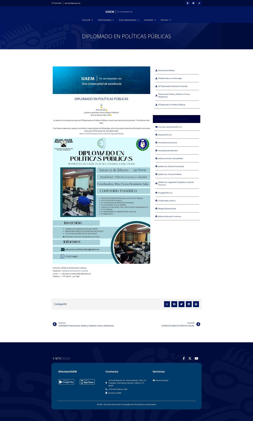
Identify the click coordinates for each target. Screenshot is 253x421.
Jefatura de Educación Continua (75, 271)
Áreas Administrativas (128, 20)
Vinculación (148, 20)
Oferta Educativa (104, 20)
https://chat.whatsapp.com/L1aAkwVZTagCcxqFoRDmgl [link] (101, 133)
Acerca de (86, 20)
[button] (167, 304)
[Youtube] (193, 3)
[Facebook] (187, 3)
